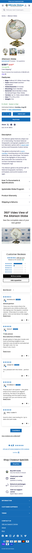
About (4, 528)
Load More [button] (16, 431)
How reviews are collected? (11, 436)
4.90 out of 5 (20, 258)
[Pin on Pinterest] (14, 124)
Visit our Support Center (10, 524)
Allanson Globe (12, 16)
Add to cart (21, 114)
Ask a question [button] (16, 280)
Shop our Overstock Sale (16, 1)
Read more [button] (6, 316)
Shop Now (16, 464)
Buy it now (16, 119)
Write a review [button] (16, 276)
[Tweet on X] (8, 124)
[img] (7, 297)
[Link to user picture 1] (16, 334)
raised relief (25, 145)
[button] (5, 61)
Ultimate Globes (10, 548)
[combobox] (16, 10)
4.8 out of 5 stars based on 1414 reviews (16, 449)
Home (4, 16)
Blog (3, 531)
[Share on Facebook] (11, 124)
